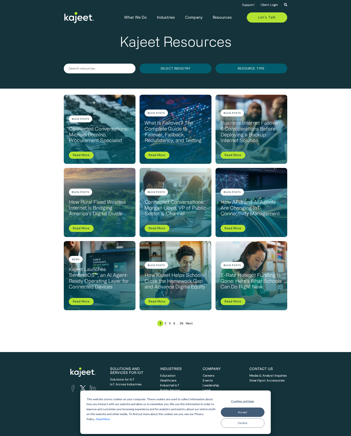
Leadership (211, 385)
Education (168, 375)
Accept (242, 412)
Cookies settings (242, 401)
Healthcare (168, 380)
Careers (208, 375)
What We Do (135, 17)
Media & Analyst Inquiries (268, 375)
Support (248, 5)
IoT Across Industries (126, 384)
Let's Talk (267, 17)
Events (208, 380)
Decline (242, 423)
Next (189, 323)
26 (181, 323)
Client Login (269, 5)
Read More (103, 419)
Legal (206, 390)
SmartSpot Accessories (267, 380)
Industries (166, 17)
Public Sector (170, 390)
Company (194, 17)
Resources (222, 17)
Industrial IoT (169, 385)
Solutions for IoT (122, 379)
